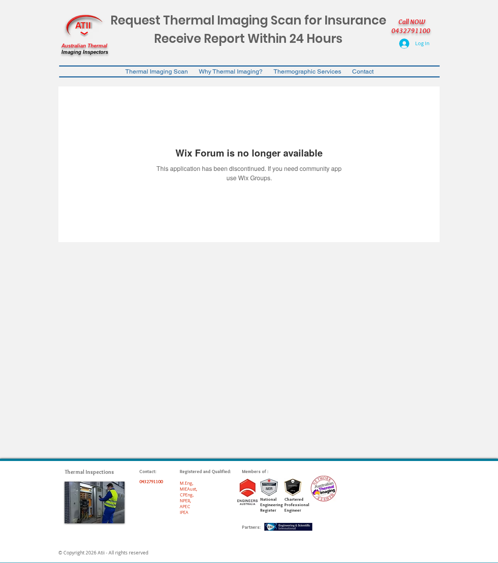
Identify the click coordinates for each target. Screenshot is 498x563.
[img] (94, 502)
